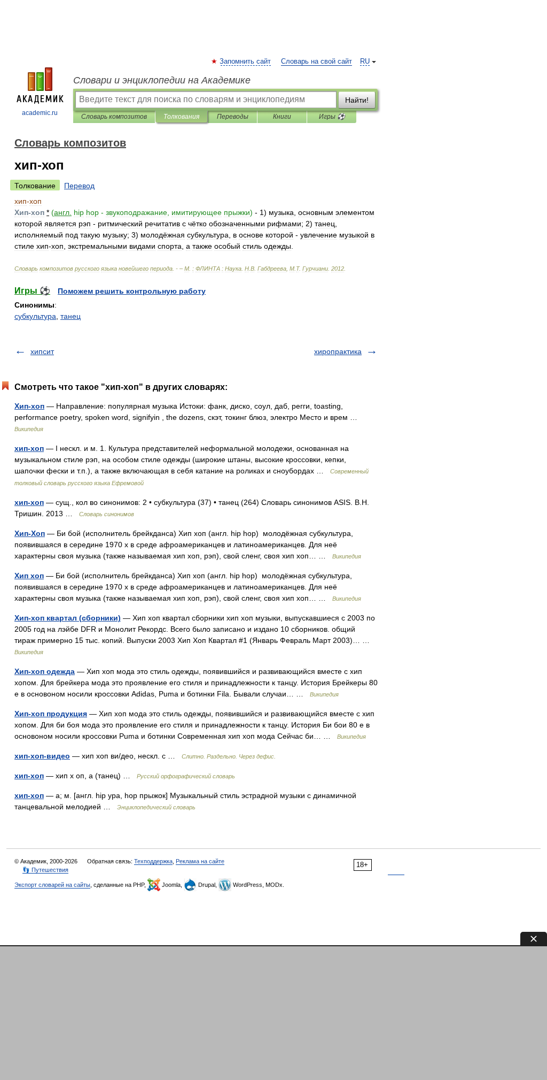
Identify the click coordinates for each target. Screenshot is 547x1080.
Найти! (357, 100)
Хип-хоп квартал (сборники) (67, 618)
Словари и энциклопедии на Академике (162, 80)
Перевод (79, 185)
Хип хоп (29, 575)
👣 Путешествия (45, 870)
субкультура (35, 316)
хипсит (42, 351)
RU (365, 61)
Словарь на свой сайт (316, 61)
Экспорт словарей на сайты (52, 885)
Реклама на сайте (200, 861)
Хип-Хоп (29, 533)
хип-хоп (29, 448)
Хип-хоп (29, 406)
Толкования (181, 116)
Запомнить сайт (246, 61)
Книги (282, 116)
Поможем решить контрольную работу (132, 291)
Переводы (232, 116)
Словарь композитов (114, 116)
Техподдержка (153, 861)
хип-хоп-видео (42, 756)
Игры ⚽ (332, 116)
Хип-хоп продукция (50, 713)
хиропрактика (338, 351)
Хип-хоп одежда (44, 671)
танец (70, 316)
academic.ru (40, 113)
